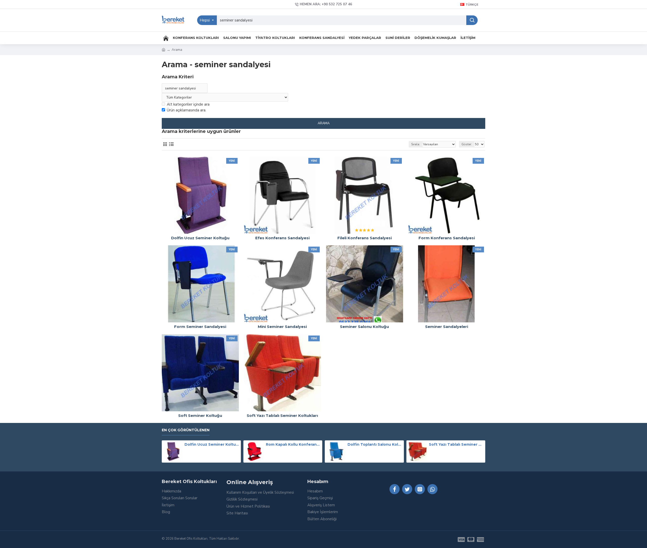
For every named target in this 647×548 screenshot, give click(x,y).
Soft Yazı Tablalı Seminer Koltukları (456, 444)
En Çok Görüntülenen (186, 430)
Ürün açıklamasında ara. (186, 110)
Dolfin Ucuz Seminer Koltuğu (211, 444)
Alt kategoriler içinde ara (188, 104)
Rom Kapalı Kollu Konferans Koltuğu (293, 444)
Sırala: (415, 144)
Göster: (466, 144)
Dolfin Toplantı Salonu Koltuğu (375, 444)
